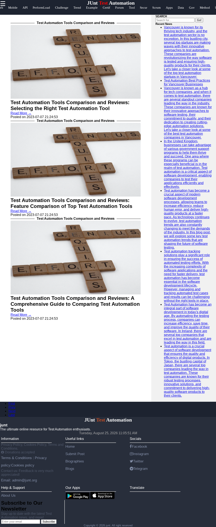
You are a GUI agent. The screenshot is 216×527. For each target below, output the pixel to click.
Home (70, 446)
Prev (11, 407)
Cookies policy (22, 465)
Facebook (139, 446)
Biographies (74, 461)
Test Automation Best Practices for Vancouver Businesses (187, 82)
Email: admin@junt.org (19, 480)
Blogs (69, 468)
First (11, 403)
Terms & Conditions (17, 458)
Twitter (138, 461)
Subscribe (49, 521)
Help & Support (13, 487)
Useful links (74, 439)
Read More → (21, 113)
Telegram (140, 468)
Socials (135, 439)
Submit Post (75, 454)
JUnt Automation (111, 3)
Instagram (141, 454)
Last (11, 415)
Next (11, 411)
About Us (8, 495)
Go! (199, 20)
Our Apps (72, 487)
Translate (137, 487)
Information (10, 439)
